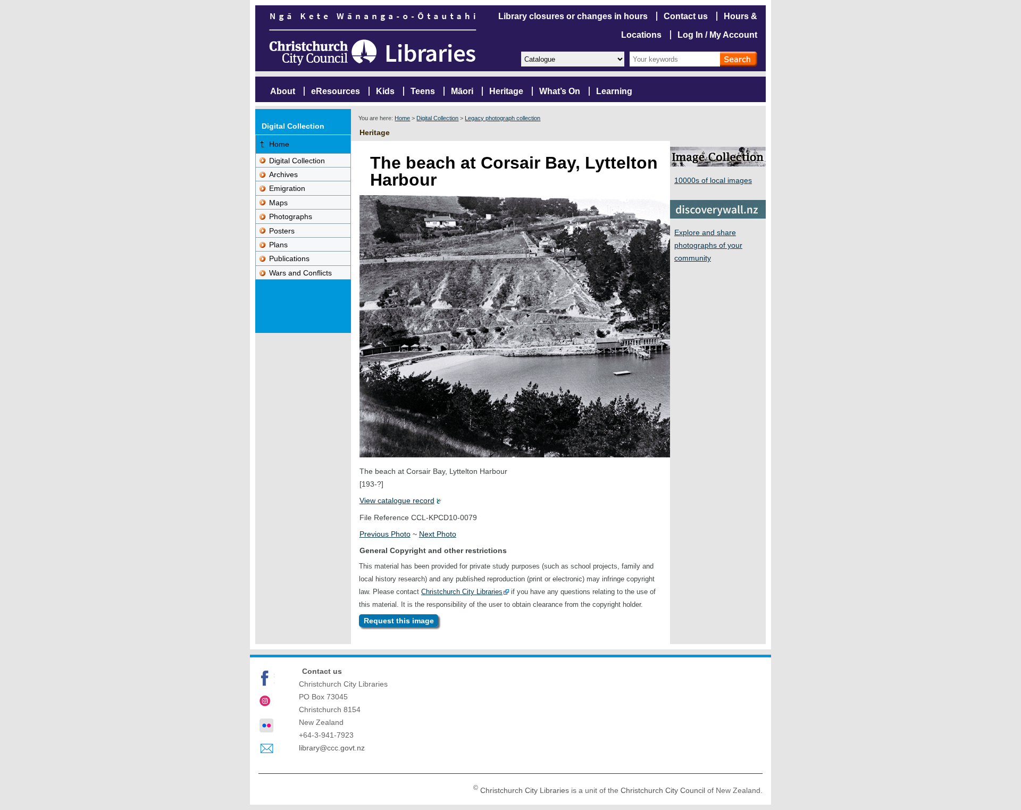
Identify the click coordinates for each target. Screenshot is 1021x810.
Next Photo (437, 534)
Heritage (506, 91)
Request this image (399, 620)
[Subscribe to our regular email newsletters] (266, 749)
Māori (462, 91)
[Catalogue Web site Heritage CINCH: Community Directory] (572, 58)
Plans (278, 244)
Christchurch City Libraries (462, 592)
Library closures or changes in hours (573, 16)
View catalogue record (396, 500)
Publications (289, 258)
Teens (423, 91)
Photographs (290, 216)
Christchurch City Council (663, 790)
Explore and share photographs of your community (708, 245)
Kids (385, 91)
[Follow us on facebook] (266, 678)
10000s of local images (713, 180)
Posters (282, 231)
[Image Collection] (718, 163)
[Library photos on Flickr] (266, 725)
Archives (283, 174)
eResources (335, 91)
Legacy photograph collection (502, 118)
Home (402, 118)
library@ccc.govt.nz (332, 748)
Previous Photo (385, 534)
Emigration (287, 188)
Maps (278, 202)
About (282, 91)
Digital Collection (437, 118)
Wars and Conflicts (300, 273)
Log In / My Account (717, 34)
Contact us (686, 16)
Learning (614, 91)
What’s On (559, 91)
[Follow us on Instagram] (266, 702)
